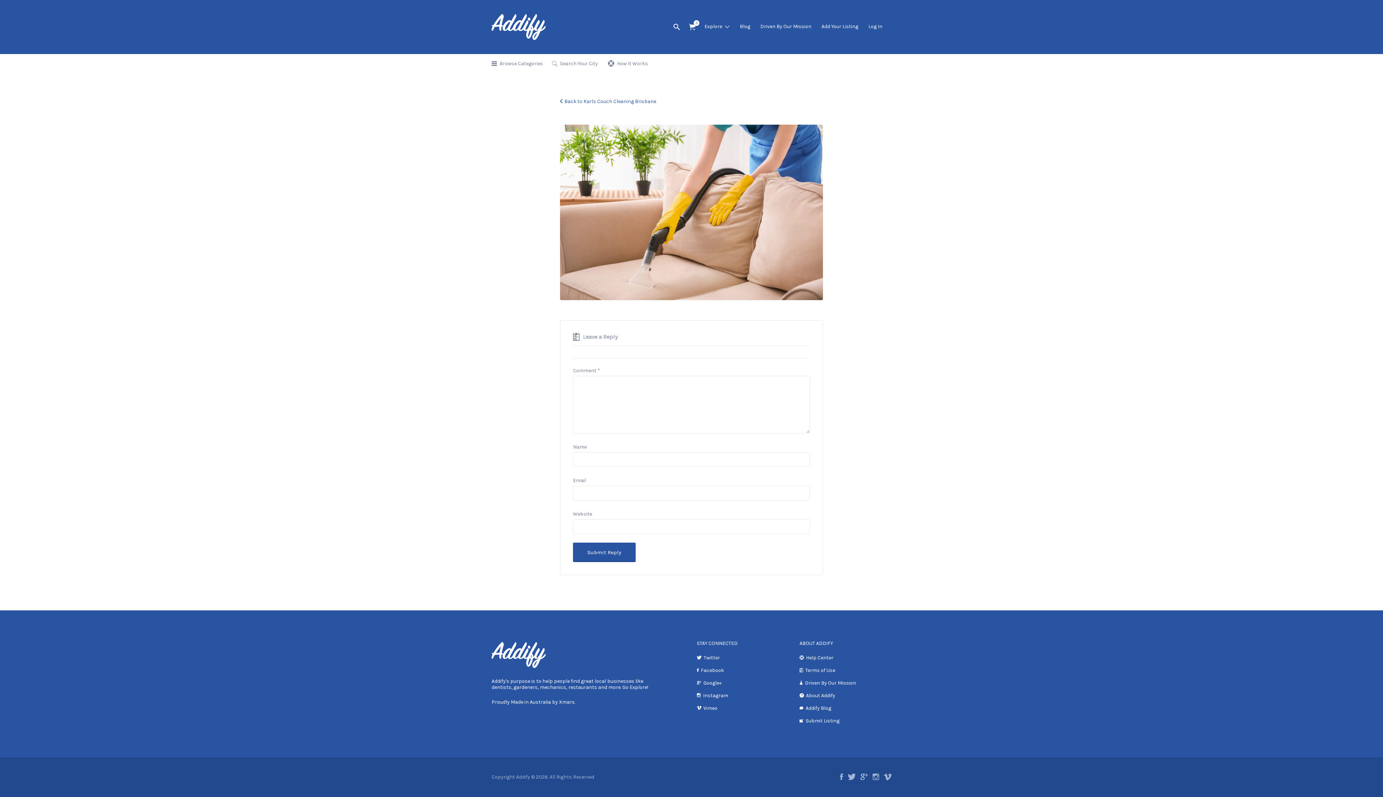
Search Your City (579, 64)
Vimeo (710, 708)
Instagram (715, 696)
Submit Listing (823, 721)
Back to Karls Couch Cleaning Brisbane (610, 101)
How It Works (632, 64)
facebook (841, 776)
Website (582, 514)
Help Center (819, 658)
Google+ (712, 683)
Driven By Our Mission (785, 26)
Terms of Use (820, 670)
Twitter (712, 658)
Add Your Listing (840, 26)
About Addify (820, 696)
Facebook (712, 670)
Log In (875, 26)
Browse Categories (521, 64)
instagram (876, 776)
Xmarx (566, 702)
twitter (852, 776)
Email (579, 480)
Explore (713, 26)
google (864, 776)
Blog (745, 26)
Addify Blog (818, 708)
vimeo (887, 776)
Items (692, 27)
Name (580, 447)
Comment (586, 371)
